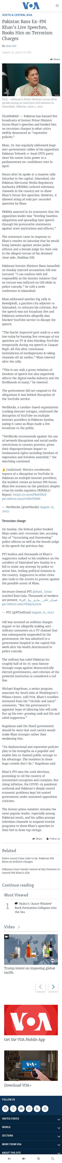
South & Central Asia (17, 15)
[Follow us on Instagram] (29, 1108)
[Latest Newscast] (9, 1158)
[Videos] (24, 1158)
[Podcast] (45, 1108)
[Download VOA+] (31, 1065)
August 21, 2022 (43, 612)
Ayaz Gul (11, 45)
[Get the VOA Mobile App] (31, 1020)
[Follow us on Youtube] (21, 1108)
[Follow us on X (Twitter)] (13, 1108)
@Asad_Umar (42, 591)
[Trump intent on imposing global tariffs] (31, 949)
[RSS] (37, 1108)
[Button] (55, 59)
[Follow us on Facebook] (5, 1108)
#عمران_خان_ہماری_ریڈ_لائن (38, 600)
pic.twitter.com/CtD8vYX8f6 (21, 498)
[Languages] (38, 1158)
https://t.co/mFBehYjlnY (30, 494)
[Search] (53, 1158)
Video (9, 927)
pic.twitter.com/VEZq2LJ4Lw (21, 604)
